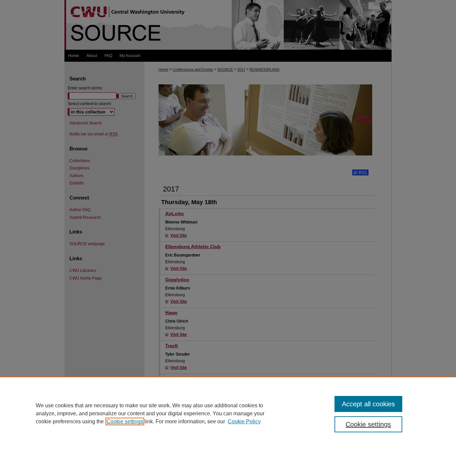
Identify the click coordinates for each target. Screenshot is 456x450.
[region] (228, 413)
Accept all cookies (368, 404)
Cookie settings (124, 421)
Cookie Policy (244, 421)
